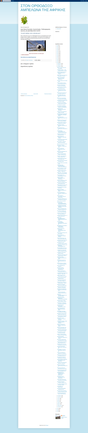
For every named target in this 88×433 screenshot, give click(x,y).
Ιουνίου (58, 399)
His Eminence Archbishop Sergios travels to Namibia (62, 103)
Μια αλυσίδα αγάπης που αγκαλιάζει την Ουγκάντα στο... (61, 96)
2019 (57, 55)
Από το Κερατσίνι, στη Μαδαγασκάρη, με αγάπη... (62, 175)
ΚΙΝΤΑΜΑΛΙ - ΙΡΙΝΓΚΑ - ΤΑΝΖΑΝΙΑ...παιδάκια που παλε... (61, 146)
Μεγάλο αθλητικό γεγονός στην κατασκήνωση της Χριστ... (62, 185)
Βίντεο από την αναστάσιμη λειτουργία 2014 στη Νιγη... (62, 98)
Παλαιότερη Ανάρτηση (47, 93)
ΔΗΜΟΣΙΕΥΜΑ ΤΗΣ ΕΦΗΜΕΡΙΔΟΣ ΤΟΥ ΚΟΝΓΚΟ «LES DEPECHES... (60, 373)
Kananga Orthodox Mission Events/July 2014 (61, 278)
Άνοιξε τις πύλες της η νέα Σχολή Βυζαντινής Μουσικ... (62, 83)
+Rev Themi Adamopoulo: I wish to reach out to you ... (61, 393)
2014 (57, 62)
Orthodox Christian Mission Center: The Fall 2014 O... (61, 154)
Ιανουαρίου (59, 406)
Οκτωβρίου (59, 66)
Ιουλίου (58, 398)
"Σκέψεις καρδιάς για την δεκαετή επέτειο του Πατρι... (62, 276)
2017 (57, 58)
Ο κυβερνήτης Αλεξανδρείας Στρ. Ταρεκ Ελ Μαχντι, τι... (61, 280)
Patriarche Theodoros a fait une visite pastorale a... (61, 213)
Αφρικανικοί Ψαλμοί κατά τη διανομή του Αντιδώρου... (61, 287)
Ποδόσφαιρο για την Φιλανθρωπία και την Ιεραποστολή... (61, 377)
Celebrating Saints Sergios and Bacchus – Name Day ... (62, 273)
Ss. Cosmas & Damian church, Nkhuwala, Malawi (62, 384)
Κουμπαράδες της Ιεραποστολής (60, 387)
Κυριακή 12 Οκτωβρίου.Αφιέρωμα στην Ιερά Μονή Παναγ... (62, 295)
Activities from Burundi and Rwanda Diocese (61, 134)
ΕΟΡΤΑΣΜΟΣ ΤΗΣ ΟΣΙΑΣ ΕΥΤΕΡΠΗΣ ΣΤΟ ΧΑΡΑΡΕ (61, 312)
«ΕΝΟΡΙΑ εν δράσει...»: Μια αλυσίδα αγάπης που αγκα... (62, 70)
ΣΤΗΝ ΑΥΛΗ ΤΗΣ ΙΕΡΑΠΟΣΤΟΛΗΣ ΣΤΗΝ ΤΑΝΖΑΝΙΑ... (61, 109)
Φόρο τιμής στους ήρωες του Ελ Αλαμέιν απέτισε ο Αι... (62, 93)
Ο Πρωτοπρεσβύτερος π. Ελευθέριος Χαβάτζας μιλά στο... (62, 193)
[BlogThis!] (36, 60)
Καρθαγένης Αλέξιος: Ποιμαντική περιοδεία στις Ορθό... (61, 258)
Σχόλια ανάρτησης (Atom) (29, 95)
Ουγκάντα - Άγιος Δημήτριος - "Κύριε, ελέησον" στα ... (62, 156)
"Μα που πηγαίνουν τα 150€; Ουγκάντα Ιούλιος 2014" (61, 168)
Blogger (47, 425)
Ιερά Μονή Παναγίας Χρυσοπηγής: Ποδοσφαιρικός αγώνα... (61, 306)
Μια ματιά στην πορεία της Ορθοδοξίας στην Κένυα (61, 357)
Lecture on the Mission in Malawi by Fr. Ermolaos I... (62, 353)
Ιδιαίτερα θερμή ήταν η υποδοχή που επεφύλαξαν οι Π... (62, 128)
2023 (57, 49)
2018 (57, 56)
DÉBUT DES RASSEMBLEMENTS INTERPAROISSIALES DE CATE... (62, 219)
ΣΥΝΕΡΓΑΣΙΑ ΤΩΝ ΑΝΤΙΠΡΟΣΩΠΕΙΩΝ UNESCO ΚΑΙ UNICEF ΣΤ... (62, 166)
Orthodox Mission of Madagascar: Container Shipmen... (61, 236)
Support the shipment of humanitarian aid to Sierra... (62, 368)
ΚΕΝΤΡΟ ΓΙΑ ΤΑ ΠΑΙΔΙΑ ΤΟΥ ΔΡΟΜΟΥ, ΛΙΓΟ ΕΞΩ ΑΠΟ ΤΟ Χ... (61, 290)
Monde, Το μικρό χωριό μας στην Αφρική (61, 68)
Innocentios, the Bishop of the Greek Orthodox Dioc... (62, 183)
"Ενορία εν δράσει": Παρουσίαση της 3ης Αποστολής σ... (61, 178)
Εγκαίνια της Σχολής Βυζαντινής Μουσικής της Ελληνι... (61, 190)
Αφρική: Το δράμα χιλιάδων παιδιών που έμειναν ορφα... (62, 334)
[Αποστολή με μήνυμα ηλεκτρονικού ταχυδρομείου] (35, 60)
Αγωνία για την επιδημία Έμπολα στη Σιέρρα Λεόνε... (62, 285)
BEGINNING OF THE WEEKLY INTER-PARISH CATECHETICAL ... (62, 226)
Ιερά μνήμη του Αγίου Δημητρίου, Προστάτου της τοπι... (62, 125)
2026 (57, 45)
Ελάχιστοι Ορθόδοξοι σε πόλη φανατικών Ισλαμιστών (62, 181)
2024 (57, 48)
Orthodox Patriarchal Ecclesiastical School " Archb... (61, 149)
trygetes (63, 415)
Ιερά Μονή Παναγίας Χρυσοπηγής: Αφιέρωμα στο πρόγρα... (62, 337)
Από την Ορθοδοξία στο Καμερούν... (61, 266)
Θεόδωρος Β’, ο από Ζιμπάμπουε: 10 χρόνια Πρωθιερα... (61, 319)
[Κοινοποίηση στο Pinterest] (39, 60)
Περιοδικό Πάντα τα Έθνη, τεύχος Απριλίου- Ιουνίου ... (62, 301)
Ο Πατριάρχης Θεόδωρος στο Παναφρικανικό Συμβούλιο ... (62, 199)
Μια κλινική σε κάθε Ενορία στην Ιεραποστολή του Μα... (62, 340)
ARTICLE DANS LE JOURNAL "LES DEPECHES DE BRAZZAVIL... (62, 360)
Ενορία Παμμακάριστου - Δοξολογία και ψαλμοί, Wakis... (61, 309)
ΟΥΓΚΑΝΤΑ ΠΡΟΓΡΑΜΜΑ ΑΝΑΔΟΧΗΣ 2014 (61, 389)
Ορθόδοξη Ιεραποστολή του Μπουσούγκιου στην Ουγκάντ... (61, 73)
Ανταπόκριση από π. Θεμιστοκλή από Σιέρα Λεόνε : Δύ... (62, 118)
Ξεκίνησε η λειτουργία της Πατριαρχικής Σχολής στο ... (62, 271)
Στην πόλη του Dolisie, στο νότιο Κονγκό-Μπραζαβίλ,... (62, 211)
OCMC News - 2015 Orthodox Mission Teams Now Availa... (62, 173)
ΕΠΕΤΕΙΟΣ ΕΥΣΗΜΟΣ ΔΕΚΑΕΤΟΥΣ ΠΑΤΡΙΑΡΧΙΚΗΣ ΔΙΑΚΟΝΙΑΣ (62, 298)
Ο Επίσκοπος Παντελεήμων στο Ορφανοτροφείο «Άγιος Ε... (62, 255)
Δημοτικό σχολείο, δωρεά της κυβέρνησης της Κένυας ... (62, 123)
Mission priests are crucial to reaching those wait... (61, 88)
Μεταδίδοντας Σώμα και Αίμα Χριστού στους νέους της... (62, 314)
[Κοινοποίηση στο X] (37, 60)
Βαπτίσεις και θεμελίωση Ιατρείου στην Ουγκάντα (61, 85)
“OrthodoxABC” (58, 28)
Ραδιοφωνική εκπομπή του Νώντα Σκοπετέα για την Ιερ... (61, 261)
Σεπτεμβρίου (59, 395)
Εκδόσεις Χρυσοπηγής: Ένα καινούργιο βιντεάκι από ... (62, 328)
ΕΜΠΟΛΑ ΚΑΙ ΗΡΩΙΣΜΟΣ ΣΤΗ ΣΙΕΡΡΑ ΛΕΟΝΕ (62, 152)
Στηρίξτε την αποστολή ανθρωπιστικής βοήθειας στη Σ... (62, 365)
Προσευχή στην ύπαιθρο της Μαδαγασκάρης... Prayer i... (62, 282)
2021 (57, 52)
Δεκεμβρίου (59, 63)
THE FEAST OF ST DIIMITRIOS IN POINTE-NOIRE (62, 101)
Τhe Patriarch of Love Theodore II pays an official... (62, 243)
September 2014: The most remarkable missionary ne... (62, 344)
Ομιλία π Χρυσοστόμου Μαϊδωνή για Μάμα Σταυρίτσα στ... (61, 78)
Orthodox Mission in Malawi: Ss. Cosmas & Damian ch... (62, 264)
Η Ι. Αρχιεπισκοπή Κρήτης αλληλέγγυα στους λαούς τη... (61, 90)
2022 (57, 51)
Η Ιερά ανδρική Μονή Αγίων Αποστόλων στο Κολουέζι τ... (62, 380)
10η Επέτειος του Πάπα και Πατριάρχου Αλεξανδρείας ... (62, 303)
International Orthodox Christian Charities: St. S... (62, 382)
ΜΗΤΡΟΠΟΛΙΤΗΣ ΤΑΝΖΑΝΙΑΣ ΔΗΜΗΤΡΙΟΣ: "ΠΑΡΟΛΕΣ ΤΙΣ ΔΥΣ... (62, 115)
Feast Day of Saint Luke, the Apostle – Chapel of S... (61, 171)
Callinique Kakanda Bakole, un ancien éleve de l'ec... (62, 216)
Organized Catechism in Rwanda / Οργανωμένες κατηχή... (61, 325)
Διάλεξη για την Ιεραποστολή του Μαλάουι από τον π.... (61, 355)
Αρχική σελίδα (35, 93)
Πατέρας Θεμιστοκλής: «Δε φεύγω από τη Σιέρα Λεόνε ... (62, 238)
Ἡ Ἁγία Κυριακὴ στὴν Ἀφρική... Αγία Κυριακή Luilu (62, 159)
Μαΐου (58, 401)
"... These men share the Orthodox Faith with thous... (62, 292)
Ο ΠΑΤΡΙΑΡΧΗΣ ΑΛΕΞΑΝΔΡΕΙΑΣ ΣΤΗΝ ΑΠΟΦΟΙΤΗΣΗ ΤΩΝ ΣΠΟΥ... (62, 203)
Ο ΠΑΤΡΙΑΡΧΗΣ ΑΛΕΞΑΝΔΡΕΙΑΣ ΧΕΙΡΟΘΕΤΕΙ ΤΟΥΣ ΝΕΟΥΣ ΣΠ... (62, 223)
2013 (57, 408)
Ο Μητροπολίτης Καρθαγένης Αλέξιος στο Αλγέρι (62, 112)
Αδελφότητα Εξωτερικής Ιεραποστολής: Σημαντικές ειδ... (61, 347)
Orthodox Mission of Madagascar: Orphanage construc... (61, 137)
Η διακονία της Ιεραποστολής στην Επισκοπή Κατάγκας (62, 330)
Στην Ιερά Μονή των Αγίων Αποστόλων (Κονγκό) (61, 332)
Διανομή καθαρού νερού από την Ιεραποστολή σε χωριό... (62, 248)
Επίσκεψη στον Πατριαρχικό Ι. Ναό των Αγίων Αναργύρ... (62, 120)
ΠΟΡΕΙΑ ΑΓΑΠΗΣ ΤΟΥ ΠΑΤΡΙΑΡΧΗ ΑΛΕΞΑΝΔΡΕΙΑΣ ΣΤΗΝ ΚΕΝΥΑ (61, 230)
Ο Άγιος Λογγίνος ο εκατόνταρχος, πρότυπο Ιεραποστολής (61, 196)
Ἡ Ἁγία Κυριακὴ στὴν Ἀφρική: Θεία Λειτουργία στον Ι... (62, 342)
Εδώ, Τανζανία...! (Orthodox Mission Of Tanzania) (61, 142)
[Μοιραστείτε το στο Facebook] (38, 60)
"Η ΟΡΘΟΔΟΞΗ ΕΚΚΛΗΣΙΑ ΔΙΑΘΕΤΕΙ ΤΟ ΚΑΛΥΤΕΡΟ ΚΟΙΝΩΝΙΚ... (61, 206)
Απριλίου (58, 402)
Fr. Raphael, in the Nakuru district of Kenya (61, 253)
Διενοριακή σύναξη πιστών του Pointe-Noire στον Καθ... (62, 241)
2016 (57, 59)
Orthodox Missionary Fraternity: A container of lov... (62, 161)
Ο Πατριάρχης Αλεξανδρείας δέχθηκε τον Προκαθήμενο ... (62, 107)
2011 (57, 411)
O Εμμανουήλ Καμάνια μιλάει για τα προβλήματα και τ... (62, 370)
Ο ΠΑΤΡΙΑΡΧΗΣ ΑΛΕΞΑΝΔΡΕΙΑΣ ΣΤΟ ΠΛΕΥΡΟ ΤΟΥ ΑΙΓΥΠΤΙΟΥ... (62, 132)
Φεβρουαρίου (59, 405)
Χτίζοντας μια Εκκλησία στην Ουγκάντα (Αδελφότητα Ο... (62, 209)
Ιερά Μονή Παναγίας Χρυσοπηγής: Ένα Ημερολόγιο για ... (60, 268)
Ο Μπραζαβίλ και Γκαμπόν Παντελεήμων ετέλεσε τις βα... (61, 350)
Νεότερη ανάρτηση (24, 93)
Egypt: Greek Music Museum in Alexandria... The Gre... (62, 75)
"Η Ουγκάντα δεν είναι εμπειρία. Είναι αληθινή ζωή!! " (62, 140)
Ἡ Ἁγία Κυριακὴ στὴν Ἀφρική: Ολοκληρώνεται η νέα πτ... (62, 316)
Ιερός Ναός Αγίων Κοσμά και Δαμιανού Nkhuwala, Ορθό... (62, 391)
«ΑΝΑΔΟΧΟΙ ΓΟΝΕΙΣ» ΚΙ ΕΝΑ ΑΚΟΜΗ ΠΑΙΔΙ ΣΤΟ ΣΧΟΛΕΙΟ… (62, 322)
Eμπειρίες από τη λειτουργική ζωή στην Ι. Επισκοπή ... (62, 363)
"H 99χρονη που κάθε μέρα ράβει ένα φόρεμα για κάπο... (62, 251)
